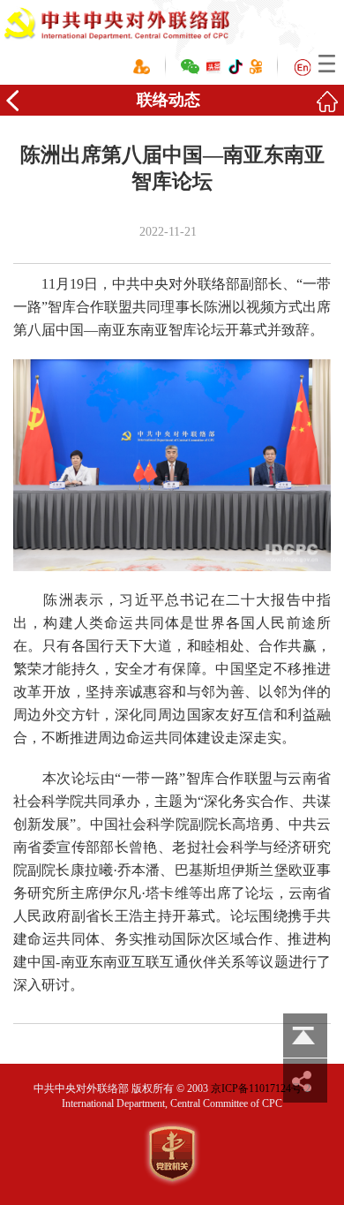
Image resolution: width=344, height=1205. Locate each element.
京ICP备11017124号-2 (260, 1088)
